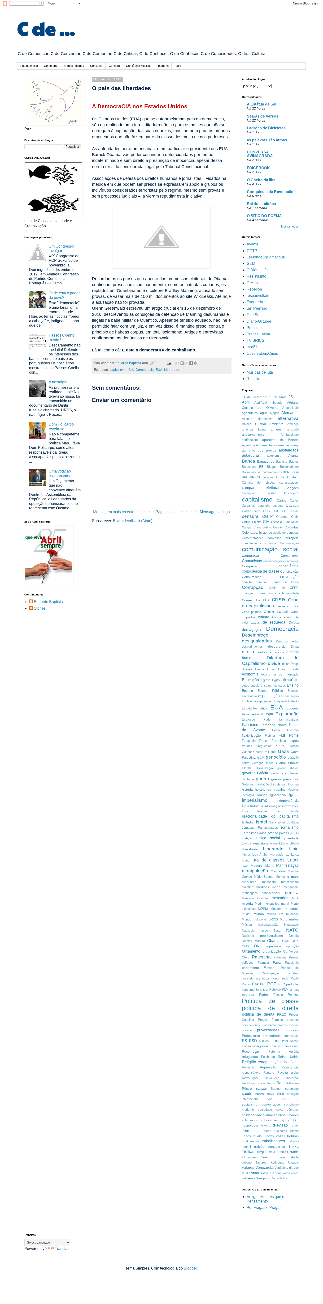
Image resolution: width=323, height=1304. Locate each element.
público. (264, 1041)
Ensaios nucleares (273, 685)
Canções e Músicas (138, 66)
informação (272, 806)
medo (276, 887)
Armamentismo (266, 445)
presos (282, 1025)
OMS (245, 946)
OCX (295, 941)
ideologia (248, 795)
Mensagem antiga (215, 512)
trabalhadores (273, 1141)
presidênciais (251, 1025)
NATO (292, 930)
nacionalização (268, 924)
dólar (285, 664)
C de (280, 477)
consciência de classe (260, 571)
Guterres (248, 784)
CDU (275, 511)
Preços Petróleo (270, 1019)
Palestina (261, 956)
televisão (280, 1125)
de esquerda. (274, 622)
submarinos (250, 1120)
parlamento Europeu (259, 968)
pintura (294, 989)
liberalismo (250, 849)
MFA (295, 898)
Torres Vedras (275, 1136)
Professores (251, 1036)
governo (249, 773)
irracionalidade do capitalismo (270, 816)
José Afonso (268, 833)
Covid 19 (277, 588)
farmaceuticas (289, 719)
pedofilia (292, 984)
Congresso (250, 566)
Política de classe (270, 1001)
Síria (280, 1094)
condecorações (273, 561)
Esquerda (255, 302)
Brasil (294, 472)
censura (250, 516)
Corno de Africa (285, 582)
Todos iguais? (252, 1136)
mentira (291, 892)
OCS (285, 941)
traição (259, 1146)
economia (250, 674)
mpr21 (252, 347)
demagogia (251, 630)
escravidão (249, 696)
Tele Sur (254, 315)
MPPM (263, 909)
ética (263, 708)
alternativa (288, 418)
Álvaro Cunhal (254, 424)
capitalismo (118, 369)
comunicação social (270, 549)
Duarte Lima (264, 669)
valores (248, 1167)
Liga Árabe (259, 854)
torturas (293, 1136)
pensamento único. (255, 989)
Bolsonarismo (289, 466)
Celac (295, 511)
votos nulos (291, 1173)
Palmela (263, 962)
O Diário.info (257, 270)
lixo (287, 854)
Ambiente (276, 424)
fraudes (247, 746)
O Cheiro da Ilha (261, 180)
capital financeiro (282, 493)
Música (247, 924)
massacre (269, 882)
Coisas (278, 527)
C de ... (46, 28)
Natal (277, 930)
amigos (276, 429)
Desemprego (255, 635)
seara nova (264, 1094)
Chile (295, 517)
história (247, 789)
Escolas (293, 690)
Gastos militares (264, 752)
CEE (285, 511)
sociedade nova (270, 1109)
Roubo (282, 1083)
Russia (294, 1083)
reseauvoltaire (259, 296)
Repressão (268, 1067)
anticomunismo (253, 434)
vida (289, 1167)
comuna (270, 543)
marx (295, 876)
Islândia (247, 822)
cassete (278, 505)
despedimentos (252, 646)
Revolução (250, 1078)
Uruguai (293, 1162)
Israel (261, 821)
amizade (293, 429)
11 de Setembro (254, 397)
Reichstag (268, 1057)
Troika (293, 1146)
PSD (253, 1041)
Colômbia (291, 527)
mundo (258, 914)
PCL (263, 984)
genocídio (276, 757)
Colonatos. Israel (254, 532)
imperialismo (254, 800)
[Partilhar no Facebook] (191, 363)
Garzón (294, 746)
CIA (131, 369)
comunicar (250, 555)
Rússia (247, 1088)
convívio (261, 582)
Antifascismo (290, 434)
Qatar (284, 1041)
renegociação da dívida (278, 1062)
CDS (266, 511)
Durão (281, 669)
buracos (267, 477)
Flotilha (270, 735)
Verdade (280, 1167)
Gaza (283, 751)
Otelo (245, 957)
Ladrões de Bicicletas (266, 128)
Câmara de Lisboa (258, 482)
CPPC (294, 588)
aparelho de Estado (280, 440)
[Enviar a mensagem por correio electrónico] (168, 363)
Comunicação (289, 543)
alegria (274, 413)
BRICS (255, 477)
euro (255, 714)
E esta (293, 669)
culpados (248, 617)
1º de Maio (278, 397)
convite (247, 582)
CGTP (252, 251)
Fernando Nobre (274, 725)
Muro (284, 919)
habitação (262, 784)
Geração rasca (262, 763)
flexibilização (251, 735)
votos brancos (271, 1173)
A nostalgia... (59, 382)
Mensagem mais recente (113, 512)
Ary (296, 445)
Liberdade (171, 369)
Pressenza (256, 328)
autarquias (251, 455)
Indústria (256, 806)
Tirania (294, 1131)
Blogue (271, 466)
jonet (281, 822)
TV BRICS (255, 340)
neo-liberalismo (271, 935)
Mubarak (276, 909)
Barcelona (249, 466)
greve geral (278, 773)
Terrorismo (251, 1131)
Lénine (283, 843)
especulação (269, 696)
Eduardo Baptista (48, 602)
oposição (292, 946)
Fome (294, 735)
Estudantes (250, 708)
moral (285, 903)
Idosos (262, 795)
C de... (293, 477)
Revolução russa (254, 1083)
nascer (264, 930)
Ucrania (293, 1152)
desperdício (277, 646)
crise (278, 599)
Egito (276, 680)
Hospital (293, 789)
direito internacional (270, 652)
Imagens (163, 66)
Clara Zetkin (262, 527)
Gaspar (247, 752)
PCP (272, 983)
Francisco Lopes (285, 741)
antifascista (250, 440)
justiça (246, 838)
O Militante (256, 283)
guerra (262, 778)
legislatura (260, 843)
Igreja (294, 795)
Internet (262, 811)
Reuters (268, 1072)
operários (274, 946)
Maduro (256, 865)
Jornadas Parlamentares (260, 827)
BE (261, 466)
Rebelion (254, 289)
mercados (280, 898)
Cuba (295, 612)
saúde (247, 1094)
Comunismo (290, 555)
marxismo (249, 882)
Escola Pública (270, 690)
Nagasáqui (291, 924)
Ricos (271, 1083)
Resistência (290, 1067)
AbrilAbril (260, 402)
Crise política (251, 612)
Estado (293, 701)
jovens (284, 833)
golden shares (288, 768)
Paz (255, 984)
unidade (293, 1157)
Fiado (276, 730)
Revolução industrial (282, 1078)
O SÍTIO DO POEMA (264, 216)
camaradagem (289, 482)
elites (245, 685)
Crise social (275, 611)
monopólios (271, 903)
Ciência (276, 522)
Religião (249, 1062)
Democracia (145, 369)
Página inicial (29, 66)
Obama (273, 941)
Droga (295, 664)
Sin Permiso (257, 308)
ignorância (278, 795)
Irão (279, 811)
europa (267, 714)
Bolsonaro (249, 472)
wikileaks (248, 1178)
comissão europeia (283, 538)
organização (271, 951)
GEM (251, 264)
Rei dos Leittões (261, 204)
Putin (275, 1041)
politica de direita (270, 1008)
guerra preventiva (285, 779)
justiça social (267, 838)
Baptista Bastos (287, 461)
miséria (247, 903)
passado (247, 978)
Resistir (253, 379)
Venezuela (264, 1167)
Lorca (295, 854)
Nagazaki (248, 930)
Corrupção (252, 587)
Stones (40, 608)
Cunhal (277, 617)
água (264, 413)
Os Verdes (291, 951)
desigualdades (257, 640)
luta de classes (268, 859)
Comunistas (252, 561)
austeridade (289, 450)
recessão (292, 1046)
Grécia (262, 773)
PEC (281, 984)
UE (244, 1157)
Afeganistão (290, 407)
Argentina (248, 445)
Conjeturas (51, 66)
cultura (263, 617)
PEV (285, 989)
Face (178, 66)
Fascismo (250, 725)
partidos (293, 973)
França (263, 741)
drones (247, 669)
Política (293, 994)
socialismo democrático (261, 1104)
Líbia (294, 848)
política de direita (258, 1014)
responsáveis (251, 1072)
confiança (292, 561)
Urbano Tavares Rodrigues (263, 1162)
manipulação (255, 870)
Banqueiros (265, 461)
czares (255, 622)
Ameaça (293, 424)
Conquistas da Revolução (270, 192)
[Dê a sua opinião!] (182, 363)
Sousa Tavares (287, 1115)
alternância (265, 419)
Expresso (248, 719)
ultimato (253, 1157)
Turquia (281, 1152)
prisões (294, 1025)
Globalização (264, 768)
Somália (269, 1115)
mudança (292, 909)
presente (293, 1019)
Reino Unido (288, 1057)
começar (293, 532)
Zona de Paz (280, 1178)
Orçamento (251, 951)
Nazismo (248, 935)
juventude (291, 838)
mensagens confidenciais (261, 893)
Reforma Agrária (283, 1051)
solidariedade (252, 1115)
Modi (258, 903)
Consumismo (252, 577)
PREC (281, 1014)
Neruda (294, 935)
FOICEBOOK (258, 168)
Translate (62, 1249)
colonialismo (277, 532)
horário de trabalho (270, 789)
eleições (290, 679)
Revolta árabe (288, 1072)
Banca (248, 461)
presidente (269, 1025)
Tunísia (270, 1152)
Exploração (287, 713)
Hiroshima (278, 784)
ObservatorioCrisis (262, 353)
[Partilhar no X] (186, 363)
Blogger (190, 1268)
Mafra (269, 865)
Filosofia (293, 730)
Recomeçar (250, 1051)
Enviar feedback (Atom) (132, 521)
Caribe (282, 500)
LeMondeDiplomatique (266, 257)
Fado (267, 719)
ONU (258, 946)
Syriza (285, 1120)
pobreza (248, 994)
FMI (282, 735)
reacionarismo (273, 1046)
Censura (114, 66)
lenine (274, 843)
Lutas (293, 859)
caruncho (264, 505)
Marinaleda (278, 871)
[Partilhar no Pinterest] (195, 363)
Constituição (289, 571)
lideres (246, 854)
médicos (262, 887)
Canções (292, 488)
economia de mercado (280, 674)
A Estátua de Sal (261, 104)
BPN (286, 472)
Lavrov (246, 843)
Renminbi (248, 1067)
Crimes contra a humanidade (277, 593)
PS (244, 1041)
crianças (247, 593)
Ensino (293, 685)
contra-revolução (285, 577)
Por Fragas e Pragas (264, 1208)
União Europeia (273, 1157)
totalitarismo (250, 1141)
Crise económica (286, 606)
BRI (244, 477)
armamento (285, 445)
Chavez (282, 517)
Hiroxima (293, 784)
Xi (268, 1178)
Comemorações (252, 538)
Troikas (248, 1152)
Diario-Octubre (259, 321)
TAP (296, 1120)
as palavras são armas (267, 140)
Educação (250, 680)
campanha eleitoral (260, 488)
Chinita (257, 522)
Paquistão (292, 962)
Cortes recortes (74, 66)
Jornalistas (250, 833)
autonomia (274, 455)
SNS (270, 1099)
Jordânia (293, 822)
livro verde (276, 854)
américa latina (254, 429)
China (246, 522)
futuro (280, 746)
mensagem (291, 887)
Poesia (278, 994)
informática (290, 806)
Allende (247, 419)
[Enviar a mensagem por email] (177, 363)
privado (247, 1030)
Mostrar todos (290, 226)
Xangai (261, 1178)
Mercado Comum (255, 898)
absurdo (276, 402)
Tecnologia (250, 1125)
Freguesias (263, 746)
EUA (159, 369)
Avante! (253, 244)
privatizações (268, 1030)
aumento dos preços (259, 450)
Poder (263, 994)
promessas (291, 1036)
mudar (246, 914)
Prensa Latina (258, 334)
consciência (289, 566)
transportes (276, 1146)
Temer (294, 1125)
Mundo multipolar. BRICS (260, 919)
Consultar (96, 66)
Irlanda (294, 811)
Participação (271, 973)
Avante (293, 455)
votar (255, 1173)
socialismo (290, 1099)
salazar (261, 1088)
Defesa (294, 622)
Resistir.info (256, 276)
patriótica (262, 978)
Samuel (276, 1088)
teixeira (265, 1125)
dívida (274, 663)
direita (248, 651)
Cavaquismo (251, 511)
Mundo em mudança (283, 914)
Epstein (247, 690)
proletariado (272, 1036)
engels (254, 685)
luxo (245, 865)
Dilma (295, 646)
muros (294, 919)
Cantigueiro (249, 493)
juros (294, 833)
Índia (245, 806)
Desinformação (287, 641)
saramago (292, 1088)
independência (288, 800)
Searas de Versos (262, 116)
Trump (259, 1152)
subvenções (269, 1120)
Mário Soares (263, 876)
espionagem (265, 701)
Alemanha (290, 413)
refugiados (250, 1057)
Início (245, 811)
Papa (277, 962)
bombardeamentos (269, 472)
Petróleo (275, 989)
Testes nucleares (274, 1131)
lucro (245, 860)
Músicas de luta (260, 372)
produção (291, 1030)
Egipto (265, 680)
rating (256, 1046)
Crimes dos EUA (256, 600)
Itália (272, 822)
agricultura (250, 413)
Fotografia (249, 741)
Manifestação (287, 865)
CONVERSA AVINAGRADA (260, 154)
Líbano (294, 843)
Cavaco (292, 505)
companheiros (251, 543)
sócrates (293, 1109)
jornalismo (290, 827)
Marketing (282, 876)
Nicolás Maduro (253, 941)
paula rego (280, 978)
